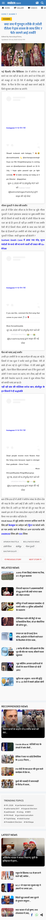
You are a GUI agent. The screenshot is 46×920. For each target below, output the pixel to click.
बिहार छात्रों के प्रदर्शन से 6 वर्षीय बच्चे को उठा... (21, 731)
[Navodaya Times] (14, 2)
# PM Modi (8, 815)
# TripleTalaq (9, 818)
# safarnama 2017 (11, 808)
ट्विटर (30, 525)
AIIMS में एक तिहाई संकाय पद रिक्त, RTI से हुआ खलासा (30, 574)
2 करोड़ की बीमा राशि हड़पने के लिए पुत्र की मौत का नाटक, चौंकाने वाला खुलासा (30, 652)
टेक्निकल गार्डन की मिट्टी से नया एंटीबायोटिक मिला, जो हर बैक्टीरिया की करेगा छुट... (30, 622)
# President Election (13, 822)
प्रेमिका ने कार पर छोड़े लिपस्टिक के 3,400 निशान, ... (28, 758)
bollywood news (31, 541)
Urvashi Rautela (11, 541)
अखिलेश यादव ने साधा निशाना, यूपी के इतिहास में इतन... (20, 859)
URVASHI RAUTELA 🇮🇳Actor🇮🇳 (23, 335)
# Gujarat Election (29, 808)
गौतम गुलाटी (30, 546)
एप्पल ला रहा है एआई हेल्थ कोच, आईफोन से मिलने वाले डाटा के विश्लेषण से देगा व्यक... (29, 637)
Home (7, 8)
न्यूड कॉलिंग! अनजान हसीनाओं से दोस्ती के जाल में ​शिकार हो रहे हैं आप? (29, 667)
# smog (20, 812)
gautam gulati (10, 551)
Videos (34, 8)
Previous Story (13, 559)
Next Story (34, 559)
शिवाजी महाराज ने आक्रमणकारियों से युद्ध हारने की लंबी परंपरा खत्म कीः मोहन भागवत (29, 592)
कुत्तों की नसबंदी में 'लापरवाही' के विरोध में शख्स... (27, 783)
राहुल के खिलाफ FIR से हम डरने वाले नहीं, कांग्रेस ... (28, 874)
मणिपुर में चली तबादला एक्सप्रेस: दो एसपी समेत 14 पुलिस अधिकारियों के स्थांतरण (30, 607)
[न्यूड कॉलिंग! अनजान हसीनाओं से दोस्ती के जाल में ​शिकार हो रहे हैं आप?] (7, 666)
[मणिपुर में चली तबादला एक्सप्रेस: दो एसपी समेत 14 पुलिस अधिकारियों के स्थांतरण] (7, 606)
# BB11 (28, 812)
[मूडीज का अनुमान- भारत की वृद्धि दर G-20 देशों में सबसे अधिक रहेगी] (7, 681)
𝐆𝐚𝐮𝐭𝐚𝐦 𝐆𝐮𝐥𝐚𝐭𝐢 (24, 188)
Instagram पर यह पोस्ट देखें (15, 128)
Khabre (12, 14)
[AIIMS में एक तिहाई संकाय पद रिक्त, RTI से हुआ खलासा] (7, 575)
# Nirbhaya (28, 822)
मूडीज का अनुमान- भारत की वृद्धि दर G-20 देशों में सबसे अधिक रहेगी (30, 680)
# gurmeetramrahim (24, 815)
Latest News (9, 835)
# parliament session (24, 805)
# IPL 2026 (8, 805)
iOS (20, 534)
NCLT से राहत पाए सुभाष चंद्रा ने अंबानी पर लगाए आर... (28, 887)
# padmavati (9, 812)
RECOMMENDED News (14, 706)
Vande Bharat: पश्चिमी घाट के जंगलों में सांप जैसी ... (28, 746)
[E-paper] (37, 3)
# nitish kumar (23, 818)
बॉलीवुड (18, 546)
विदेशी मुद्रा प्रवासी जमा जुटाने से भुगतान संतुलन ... (27, 899)
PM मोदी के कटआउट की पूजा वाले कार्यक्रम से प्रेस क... (29, 770)
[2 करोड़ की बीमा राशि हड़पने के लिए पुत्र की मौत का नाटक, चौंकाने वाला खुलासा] (7, 651)
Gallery (20, 8)
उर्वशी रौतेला (7, 546)
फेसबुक (11, 525)
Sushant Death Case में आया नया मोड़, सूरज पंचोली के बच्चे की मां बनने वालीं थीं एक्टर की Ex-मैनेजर (23, 244)
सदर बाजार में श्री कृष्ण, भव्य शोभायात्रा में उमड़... (26, 911)
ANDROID (5, 534)
